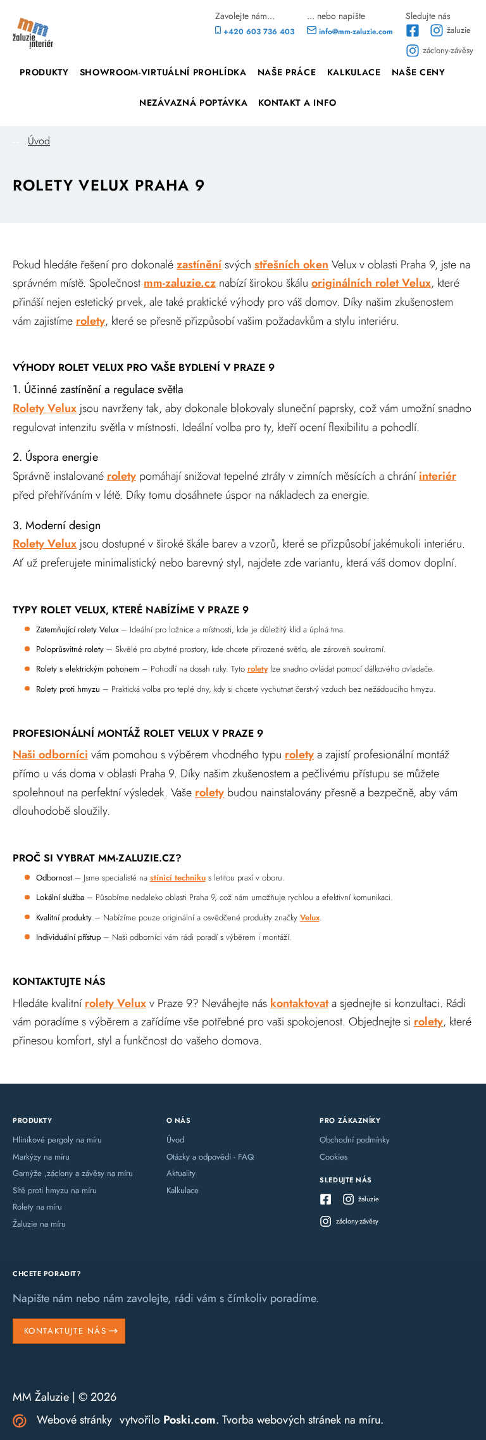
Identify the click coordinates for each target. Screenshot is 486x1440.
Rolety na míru (37, 1207)
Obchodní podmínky (355, 1140)
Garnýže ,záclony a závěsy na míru (73, 1173)
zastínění (199, 264)
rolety (90, 321)
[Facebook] (414, 30)
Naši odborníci (50, 754)
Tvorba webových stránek (281, 1420)
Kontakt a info (297, 102)
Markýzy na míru (41, 1157)
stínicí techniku (178, 878)
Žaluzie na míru (39, 1224)
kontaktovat (299, 1003)
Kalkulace (354, 72)
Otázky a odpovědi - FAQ (210, 1157)
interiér (437, 476)
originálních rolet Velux (371, 283)
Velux (310, 917)
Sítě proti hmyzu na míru (55, 1190)
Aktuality (181, 1173)
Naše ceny (419, 72)
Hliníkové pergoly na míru (57, 1140)
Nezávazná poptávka (193, 102)
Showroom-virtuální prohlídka (163, 72)
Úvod (39, 141)
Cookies (333, 1157)
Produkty (44, 72)
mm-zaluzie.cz (180, 283)
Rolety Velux (45, 408)
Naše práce (287, 72)
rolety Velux (115, 1003)
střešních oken (291, 264)
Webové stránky (74, 1420)
